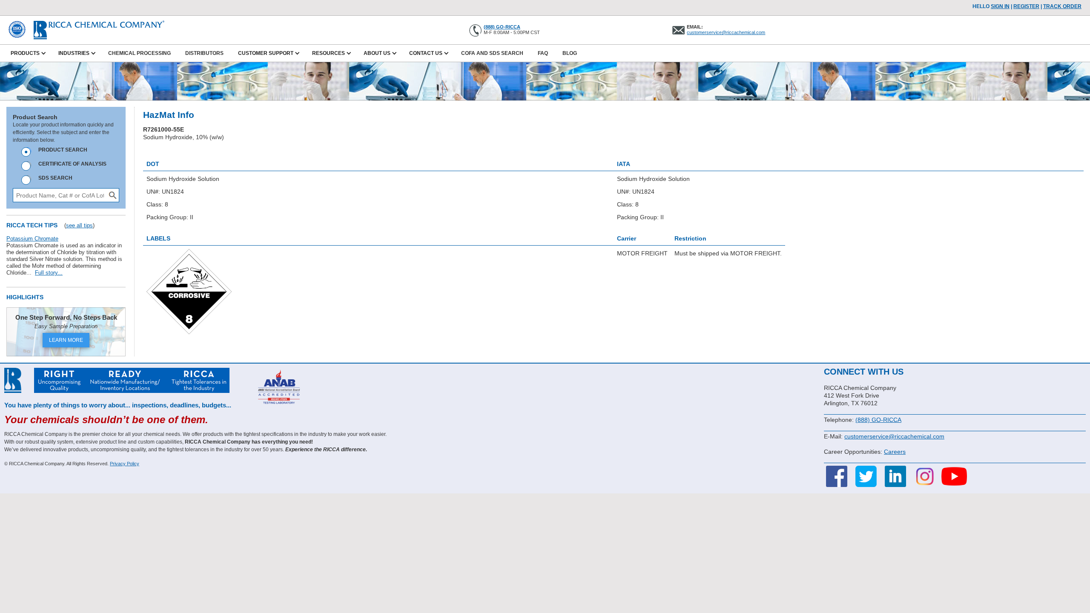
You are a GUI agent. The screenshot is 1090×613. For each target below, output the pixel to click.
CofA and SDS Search (492, 53)
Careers (895, 451)
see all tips (79, 225)
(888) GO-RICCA (502, 26)
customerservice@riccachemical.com (726, 32)
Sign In (1000, 6)
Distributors (204, 53)
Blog (569, 53)
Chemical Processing (139, 53)
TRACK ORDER (1062, 6)
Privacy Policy (124, 463)
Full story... (49, 272)
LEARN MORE (66, 340)
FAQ (543, 53)
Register (1026, 6)
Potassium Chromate (32, 238)
